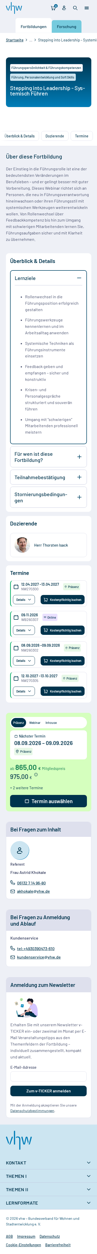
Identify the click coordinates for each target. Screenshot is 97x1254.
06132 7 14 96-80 (31, 882)
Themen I (16, 1176)
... (30, 40)
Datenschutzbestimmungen (32, 1110)
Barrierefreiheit (58, 1245)
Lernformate (22, 1203)
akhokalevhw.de (33, 891)
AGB (9, 1236)
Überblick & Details (19, 136)
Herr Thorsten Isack (51, 545)
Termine (81, 136)
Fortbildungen (34, 26)
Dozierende (55, 136)
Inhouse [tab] (51, 722)
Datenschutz (50, 1236)
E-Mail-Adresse (23, 1067)
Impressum (26, 1236)
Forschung (66, 26)
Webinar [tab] (34, 722)
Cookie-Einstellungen (23, 1245)
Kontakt (16, 1162)
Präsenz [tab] (18, 722)
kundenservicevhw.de (39, 957)
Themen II (17, 1189)
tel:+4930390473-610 (36, 948)
